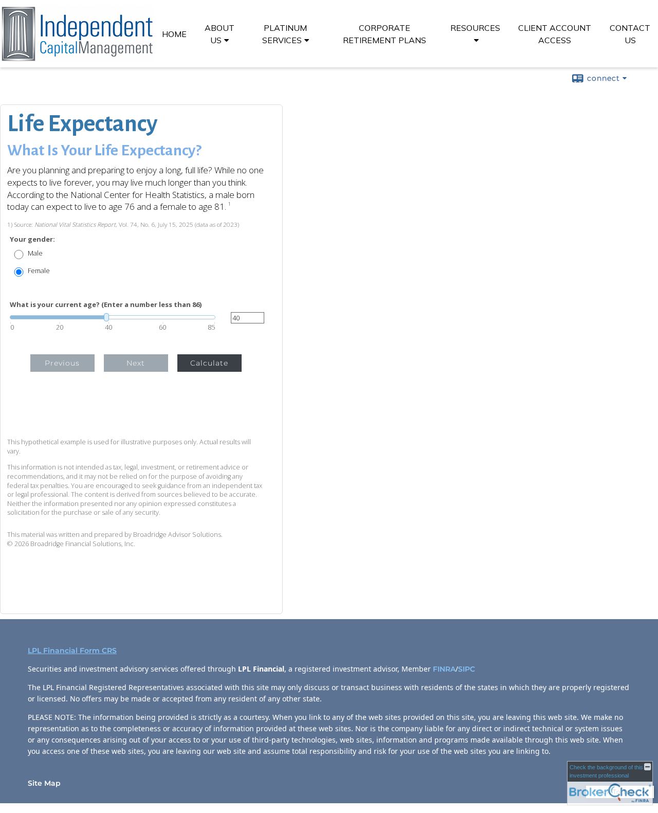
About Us (219, 34)
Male (35, 253)
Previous (62, 363)
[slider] (112, 317)
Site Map (44, 783)
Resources (475, 28)
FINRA (444, 669)
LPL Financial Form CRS (72, 650)
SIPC (467, 669)
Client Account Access (554, 34)
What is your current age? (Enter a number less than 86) (106, 304)
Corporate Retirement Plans (384, 34)
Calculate (209, 363)
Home (174, 34)
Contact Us (630, 34)
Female (39, 270)
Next (135, 363)
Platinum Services (284, 34)
